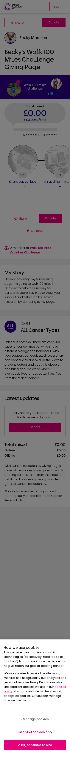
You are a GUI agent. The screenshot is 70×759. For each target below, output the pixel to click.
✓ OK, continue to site (35, 745)
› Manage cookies (35, 719)
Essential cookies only (35, 732)
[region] (35, 699)
